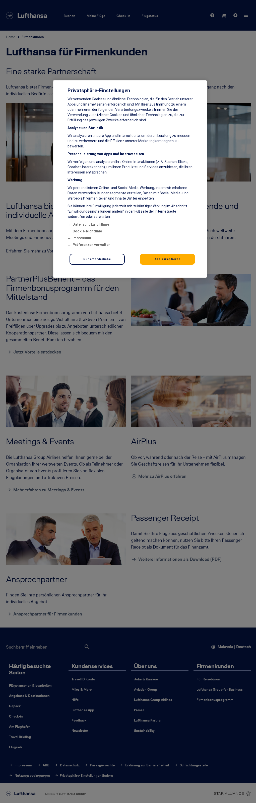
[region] (130, 179)
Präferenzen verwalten (91, 245)
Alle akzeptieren (167, 259)
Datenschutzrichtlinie (91, 224)
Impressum (82, 238)
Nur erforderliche (97, 259)
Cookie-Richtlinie (87, 231)
